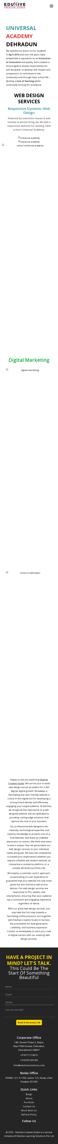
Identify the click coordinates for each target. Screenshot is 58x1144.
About (29, 1098)
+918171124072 (29, 1055)
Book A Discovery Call (29, 1022)
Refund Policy (29, 1114)
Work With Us (29, 1110)
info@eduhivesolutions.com (29, 1065)
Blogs (29, 1094)
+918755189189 (29, 1060)
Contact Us (29, 1106)
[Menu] (51, 5)
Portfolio (29, 1102)
